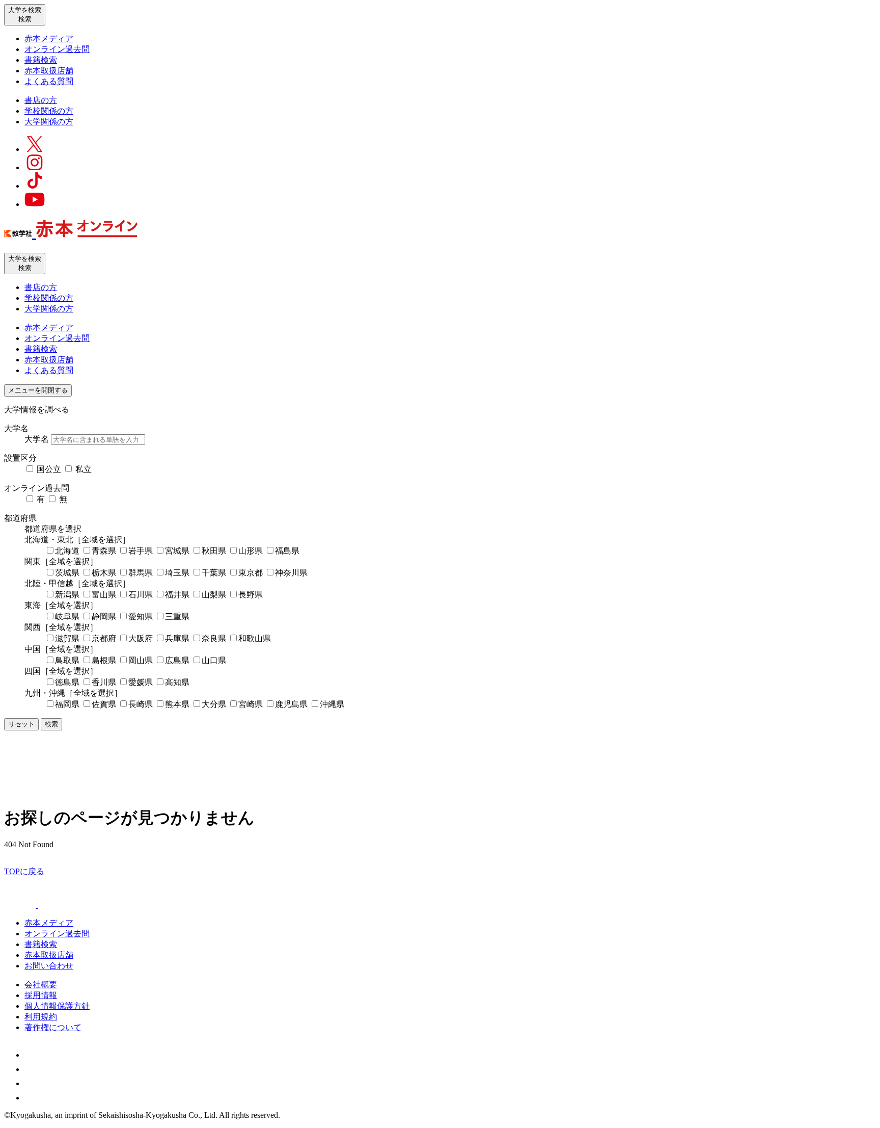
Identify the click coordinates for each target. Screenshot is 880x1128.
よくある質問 (48, 81)
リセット (21, 724)
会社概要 (40, 984)
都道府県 (20, 518)
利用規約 (40, 1016)
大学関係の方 (48, 121)
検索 (51, 724)
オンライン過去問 (57, 49)
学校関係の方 (48, 111)
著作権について (52, 1027)
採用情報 (40, 995)
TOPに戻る (24, 871)
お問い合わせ (48, 965)
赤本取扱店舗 (48, 70)
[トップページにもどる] (71, 232)
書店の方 (40, 100)
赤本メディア (48, 38)
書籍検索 (40, 60)
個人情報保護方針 (57, 1006)
